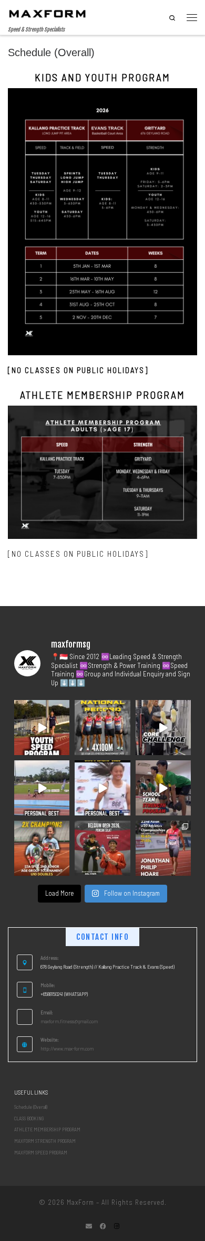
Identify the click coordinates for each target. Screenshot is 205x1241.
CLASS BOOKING (29, 1118)
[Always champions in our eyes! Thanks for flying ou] (102, 848)
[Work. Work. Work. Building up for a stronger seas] (163, 787)
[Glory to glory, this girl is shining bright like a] (102, 787)
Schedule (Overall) (30, 1107)
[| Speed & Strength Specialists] (47, 13)
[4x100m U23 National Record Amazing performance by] (102, 727)
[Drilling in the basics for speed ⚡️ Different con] (41, 727)
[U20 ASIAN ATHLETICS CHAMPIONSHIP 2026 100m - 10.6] (163, 848)
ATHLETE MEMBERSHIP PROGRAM (47, 1129)
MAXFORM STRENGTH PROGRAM (45, 1141)
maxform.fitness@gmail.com (69, 1021)
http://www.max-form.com (67, 1048)
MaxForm (80, 1202)
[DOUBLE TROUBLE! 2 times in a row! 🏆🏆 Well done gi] (41, 848)
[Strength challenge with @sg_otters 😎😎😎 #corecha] (163, 727)
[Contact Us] (89, 1226)
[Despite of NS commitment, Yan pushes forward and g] (41, 787)
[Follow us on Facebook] (103, 1226)
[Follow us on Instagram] (116, 1226)
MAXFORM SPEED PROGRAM (40, 1152)
